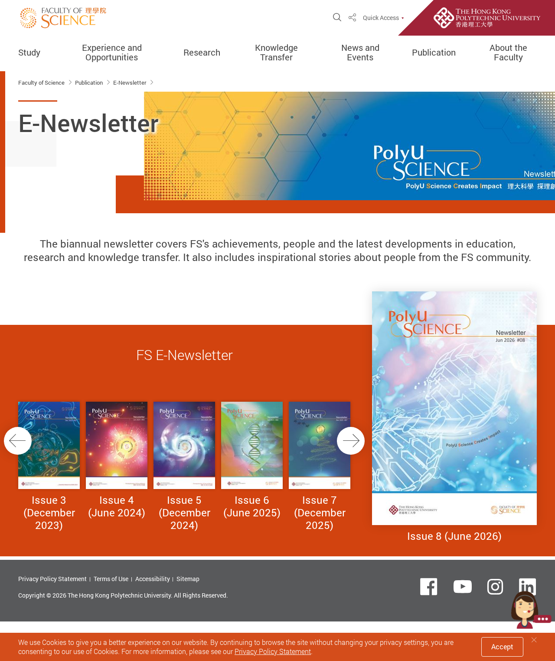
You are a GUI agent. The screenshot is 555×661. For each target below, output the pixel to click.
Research (201, 52)
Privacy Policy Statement (52, 579)
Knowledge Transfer (276, 52)
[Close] (534, 640)
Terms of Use (111, 579)
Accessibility (152, 579)
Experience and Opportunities (112, 52)
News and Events (360, 52)
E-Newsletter (130, 82)
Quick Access (381, 17)
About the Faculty (508, 52)
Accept (502, 646)
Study (29, 52)
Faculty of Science (42, 82)
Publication (434, 52)
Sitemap (187, 579)
